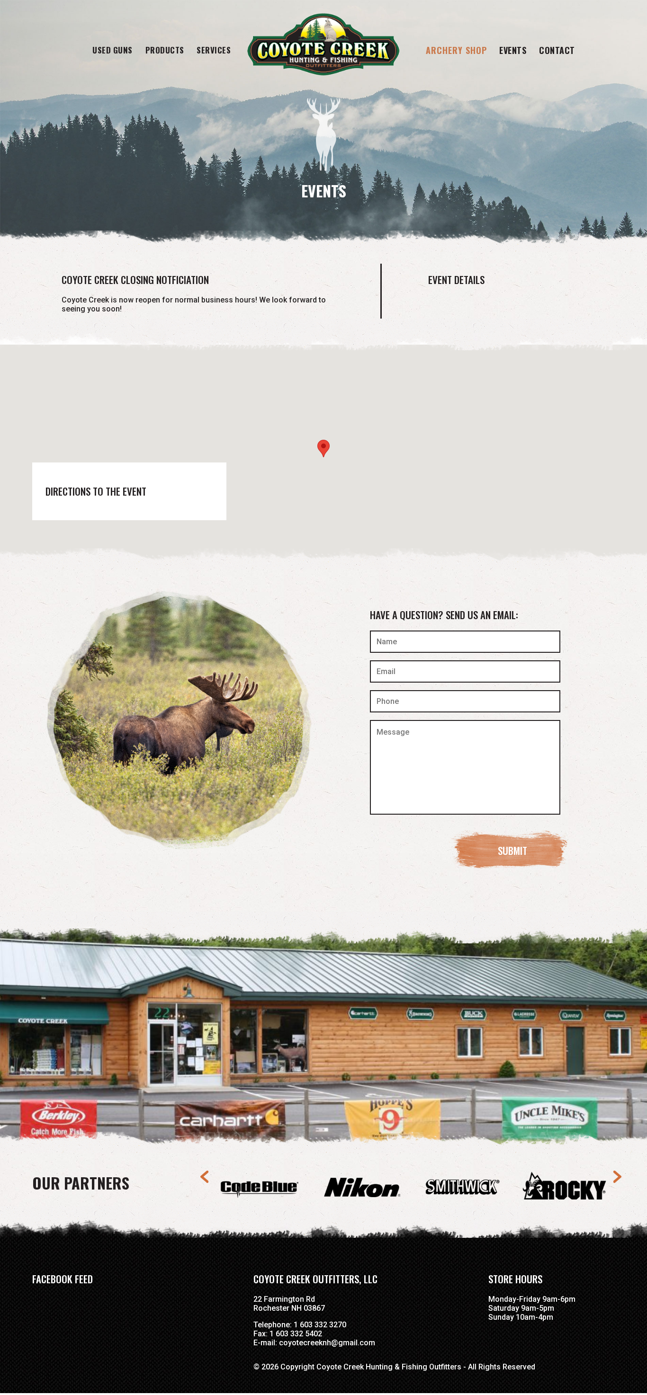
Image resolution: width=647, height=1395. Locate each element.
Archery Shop (456, 50)
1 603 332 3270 (320, 1324)
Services (214, 50)
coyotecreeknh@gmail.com (327, 1342)
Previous (206, 1176)
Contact (557, 50)
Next (616, 1176)
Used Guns (112, 50)
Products (164, 50)
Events (512, 50)
